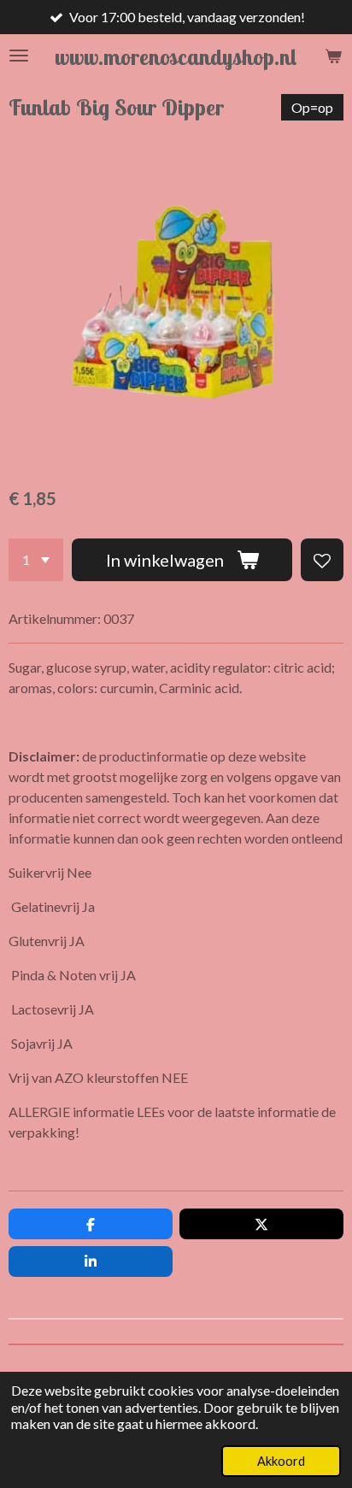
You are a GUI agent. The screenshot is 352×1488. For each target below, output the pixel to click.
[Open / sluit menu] (19, 55)
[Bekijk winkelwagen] (333, 55)
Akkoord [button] (281, 1461)
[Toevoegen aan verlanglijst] (322, 559)
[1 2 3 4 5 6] (36, 559)
